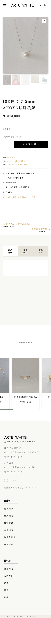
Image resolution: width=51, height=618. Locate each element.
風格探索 (8, 544)
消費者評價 (10, 537)
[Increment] (10, 144)
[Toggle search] (40, 5)
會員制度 (8, 530)
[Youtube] (21, 480)
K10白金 (19, 164)
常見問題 (8, 568)
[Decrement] (4, 144)
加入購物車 (29, 144)
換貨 (6, 590)
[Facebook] (6, 480)
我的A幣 (8, 575)
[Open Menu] (4, 5)
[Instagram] (14, 480)
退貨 (6, 583)
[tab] (10, 251)
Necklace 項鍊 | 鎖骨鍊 (15, 161)
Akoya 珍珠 (11, 164)
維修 (6, 597)
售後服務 (8, 523)
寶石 (25, 164)
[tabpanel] (25, 287)
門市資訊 (8, 508)
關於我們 (8, 515)
